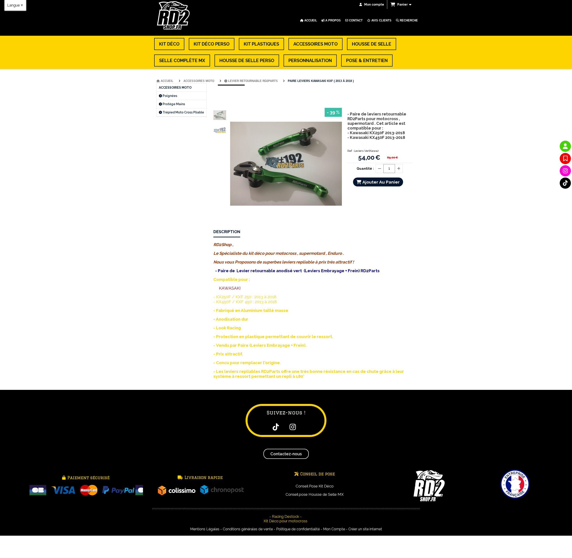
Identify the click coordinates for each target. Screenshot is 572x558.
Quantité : (365, 169)
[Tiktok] (565, 183)
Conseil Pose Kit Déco (315, 486)
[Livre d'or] (565, 158)
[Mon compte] (565, 146)
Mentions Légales (204, 529)
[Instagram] (565, 170)
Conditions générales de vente (248, 529)
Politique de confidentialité (298, 529)
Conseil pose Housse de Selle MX (315, 494)
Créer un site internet (365, 529)
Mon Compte (334, 529)
